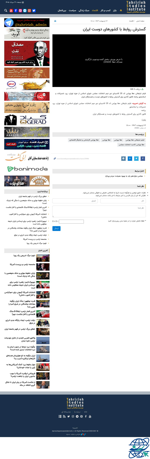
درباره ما (77, 411)
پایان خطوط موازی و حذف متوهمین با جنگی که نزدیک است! (26, 202)
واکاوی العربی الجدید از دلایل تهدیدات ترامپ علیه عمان (19, 340)
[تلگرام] (77, 417)
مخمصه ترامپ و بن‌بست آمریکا (35, 239)
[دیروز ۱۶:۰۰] (43, 314)
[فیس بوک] (85, 417)
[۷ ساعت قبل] (43, 267)
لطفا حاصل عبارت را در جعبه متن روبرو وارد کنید (127, 221)
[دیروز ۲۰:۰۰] (43, 303)
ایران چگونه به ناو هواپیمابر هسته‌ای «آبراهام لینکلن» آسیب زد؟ (20, 357)
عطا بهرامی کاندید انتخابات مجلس (131, 144)
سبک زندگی (84, 10)
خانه (85, 411)
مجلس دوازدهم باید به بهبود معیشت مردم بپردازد (124, 176)
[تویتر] (68, 417)
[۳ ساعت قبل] (43, 258)
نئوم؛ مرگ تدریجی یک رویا (37, 243)
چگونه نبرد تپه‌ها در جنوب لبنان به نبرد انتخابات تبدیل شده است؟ (21, 348)
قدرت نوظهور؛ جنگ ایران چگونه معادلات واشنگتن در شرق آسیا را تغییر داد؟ (27, 229)
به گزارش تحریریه (139, 103)
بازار (115, 10)
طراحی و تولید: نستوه (73, 434)
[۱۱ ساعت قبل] (43, 284)
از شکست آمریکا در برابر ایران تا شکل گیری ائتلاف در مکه (20, 384)
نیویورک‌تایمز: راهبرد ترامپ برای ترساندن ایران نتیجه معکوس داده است (27, 223)
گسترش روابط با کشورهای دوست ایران (114, 29)
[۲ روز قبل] (43, 340)
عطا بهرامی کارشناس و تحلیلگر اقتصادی (84, 140)
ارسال (56, 228)
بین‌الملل (62, 10)
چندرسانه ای (66, 411)
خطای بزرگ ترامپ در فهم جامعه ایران (33, 196)
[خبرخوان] (64, 417)
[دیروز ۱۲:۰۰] (43, 323)
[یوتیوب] (90, 417)
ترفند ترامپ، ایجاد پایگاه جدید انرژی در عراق (30, 235)
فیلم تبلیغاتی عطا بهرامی (135, 140)
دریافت (135, 89)
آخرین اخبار (43, 250)
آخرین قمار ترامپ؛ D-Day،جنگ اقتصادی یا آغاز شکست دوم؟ (26, 209)
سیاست (72, 10)
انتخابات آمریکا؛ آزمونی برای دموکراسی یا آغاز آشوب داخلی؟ (28, 216)
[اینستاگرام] (73, 417)
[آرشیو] (60, 417)
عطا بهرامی (118, 140)
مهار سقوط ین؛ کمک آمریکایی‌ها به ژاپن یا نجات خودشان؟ (20, 366)
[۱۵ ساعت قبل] (43, 295)
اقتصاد (95, 10)
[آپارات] (81, 417)
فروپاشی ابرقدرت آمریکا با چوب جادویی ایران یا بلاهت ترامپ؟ (22, 375)
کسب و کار (105, 10)
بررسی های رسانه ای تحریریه (117, 6)
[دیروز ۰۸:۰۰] (43, 331)
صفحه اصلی (140, 21)
